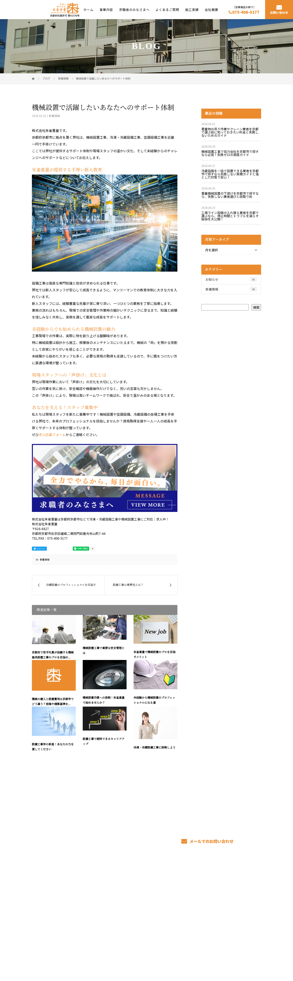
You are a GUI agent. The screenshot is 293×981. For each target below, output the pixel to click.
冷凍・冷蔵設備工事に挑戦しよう (154, 747)
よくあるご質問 (167, 9)
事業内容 (106, 9)
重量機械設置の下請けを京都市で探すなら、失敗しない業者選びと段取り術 (230, 195)
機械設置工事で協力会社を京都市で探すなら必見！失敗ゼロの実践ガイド (230, 153)
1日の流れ (131, 906)
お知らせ (230, 279)
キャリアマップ (182, 894)
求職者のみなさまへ (134, 9)
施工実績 (192, 9)
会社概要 (211, 9)
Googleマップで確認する (52, 934)
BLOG (221, 906)
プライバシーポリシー (244, 959)
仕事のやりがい (182, 888)
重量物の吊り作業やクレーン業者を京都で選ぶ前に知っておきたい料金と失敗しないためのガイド (230, 132)
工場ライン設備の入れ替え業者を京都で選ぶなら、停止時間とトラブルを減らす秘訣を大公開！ (230, 215)
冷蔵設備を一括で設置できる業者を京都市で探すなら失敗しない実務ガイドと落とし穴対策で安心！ (230, 174)
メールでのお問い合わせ (211, 841)
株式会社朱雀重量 (47, 887)
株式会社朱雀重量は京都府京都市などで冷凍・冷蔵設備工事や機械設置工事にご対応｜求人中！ (90, 959)
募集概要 (177, 906)
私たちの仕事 (134, 900)
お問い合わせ (279, 13)
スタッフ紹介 (180, 900)
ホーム (88, 9)
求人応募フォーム (52, 434)
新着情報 (54, 116)
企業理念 (224, 900)
